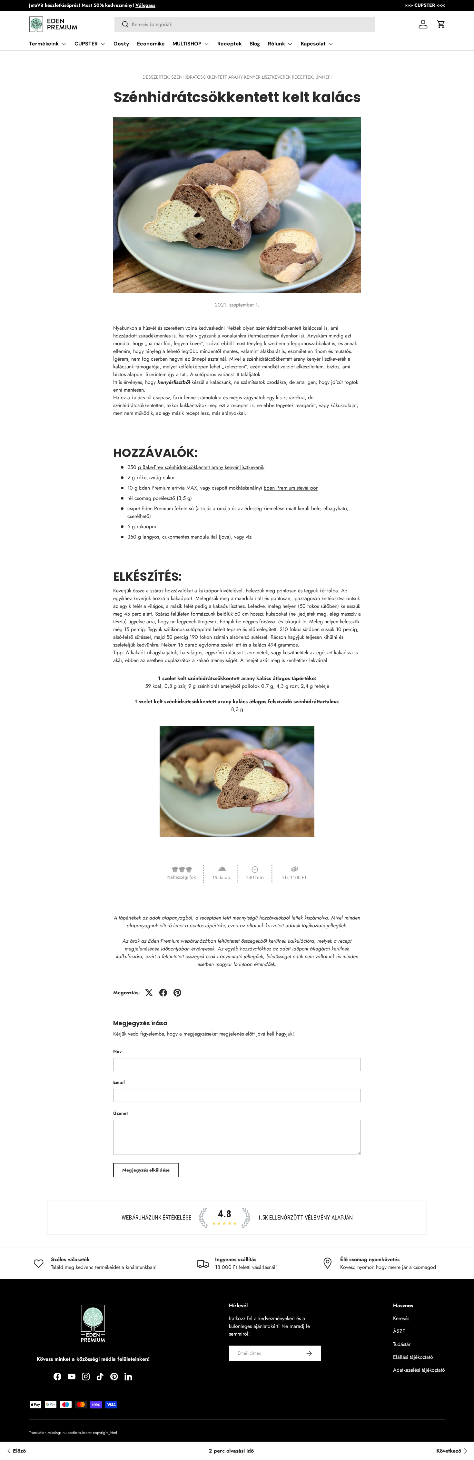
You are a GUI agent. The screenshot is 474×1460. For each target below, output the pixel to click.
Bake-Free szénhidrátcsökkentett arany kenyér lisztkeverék (202, 467)
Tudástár (401, 1344)
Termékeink (44, 43)
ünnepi (323, 77)
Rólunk (276, 43)
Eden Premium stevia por (291, 488)
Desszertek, (157, 77)
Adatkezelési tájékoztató (419, 1370)
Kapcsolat (313, 43)
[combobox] (244, 24)
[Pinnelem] (177, 993)
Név (117, 1051)
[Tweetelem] (149, 993)
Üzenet (120, 1113)
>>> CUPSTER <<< (424, 5)
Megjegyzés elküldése (146, 1170)
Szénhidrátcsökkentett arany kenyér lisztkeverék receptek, (243, 77)
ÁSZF (399, 1331)
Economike (151, 43)
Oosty (121, 43)
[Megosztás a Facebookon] (163, 993)
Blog (255, 43)
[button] (441, 24)
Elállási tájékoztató (413, 1357)
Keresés (401, 1318)
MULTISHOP (187, 43)
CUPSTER (86, 43)
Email (119, 1082)
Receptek (229, 43)
